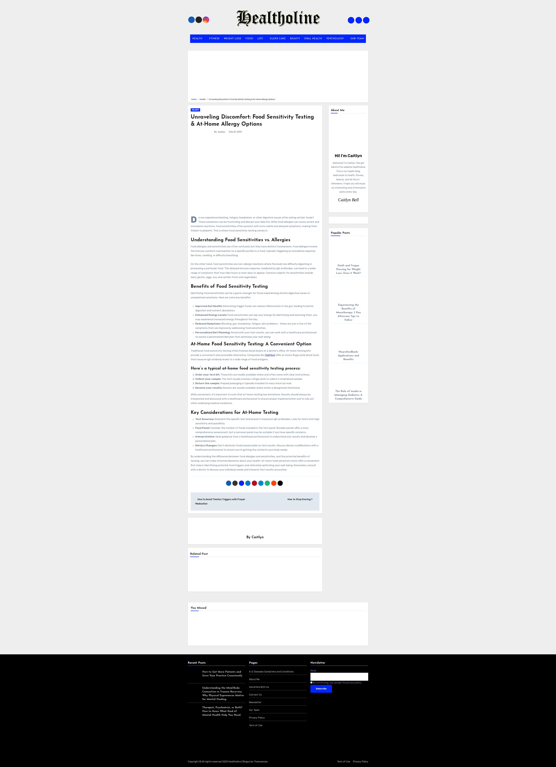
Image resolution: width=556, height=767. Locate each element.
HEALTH (197, 39)
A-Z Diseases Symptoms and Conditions (271, 671)
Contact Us (255, 694)
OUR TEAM (357, 39)
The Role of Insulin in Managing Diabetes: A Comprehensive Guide (348, 395)
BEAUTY (295, 39)
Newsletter (255, 702)
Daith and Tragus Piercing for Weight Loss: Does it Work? (348, 269)
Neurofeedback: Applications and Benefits (348, 356)
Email (313, 670)
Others (243, 629)
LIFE (260, 39)
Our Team (254, 710)
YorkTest (270, 355)
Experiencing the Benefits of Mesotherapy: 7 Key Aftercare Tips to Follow (348, 312)
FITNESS (214, 39)
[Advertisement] (278, 74)
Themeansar (260, 761)
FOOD (249, 39)
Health (195, 110)
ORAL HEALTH (313, 39)
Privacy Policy (257, 717)
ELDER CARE (278, 39)
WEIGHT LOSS (232, 39)
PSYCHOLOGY (336, 39)
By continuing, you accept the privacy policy (337, 682)
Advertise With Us (259, 687)
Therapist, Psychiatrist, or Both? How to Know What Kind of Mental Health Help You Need (222, 711)
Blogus (246, 761)
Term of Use (255, 725)
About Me (254, 679)
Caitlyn (221, 132)
